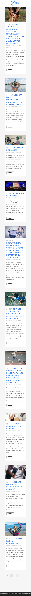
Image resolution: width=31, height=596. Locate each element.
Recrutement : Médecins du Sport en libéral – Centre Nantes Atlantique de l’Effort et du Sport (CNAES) (14, 250)
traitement (8, 47)
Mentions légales (17, 593)
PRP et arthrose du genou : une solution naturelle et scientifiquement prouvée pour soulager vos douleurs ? (15, 33)
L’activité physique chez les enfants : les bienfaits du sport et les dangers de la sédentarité (14, 375)
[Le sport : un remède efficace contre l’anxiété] (15, 472)
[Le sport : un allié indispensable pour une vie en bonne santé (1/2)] (15, 85)
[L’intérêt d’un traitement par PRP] (15, 417)
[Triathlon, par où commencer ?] (15, 529)
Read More (10, 69)
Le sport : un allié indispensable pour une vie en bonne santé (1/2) (15, 100)
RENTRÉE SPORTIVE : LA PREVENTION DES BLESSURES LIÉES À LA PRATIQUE (15, 314)
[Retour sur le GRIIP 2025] (15, 185)
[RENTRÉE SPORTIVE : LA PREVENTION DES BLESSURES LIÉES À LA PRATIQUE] (15, 299)
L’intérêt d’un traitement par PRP (14, 426)
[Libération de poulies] (15, 140)
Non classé (18, 45)
